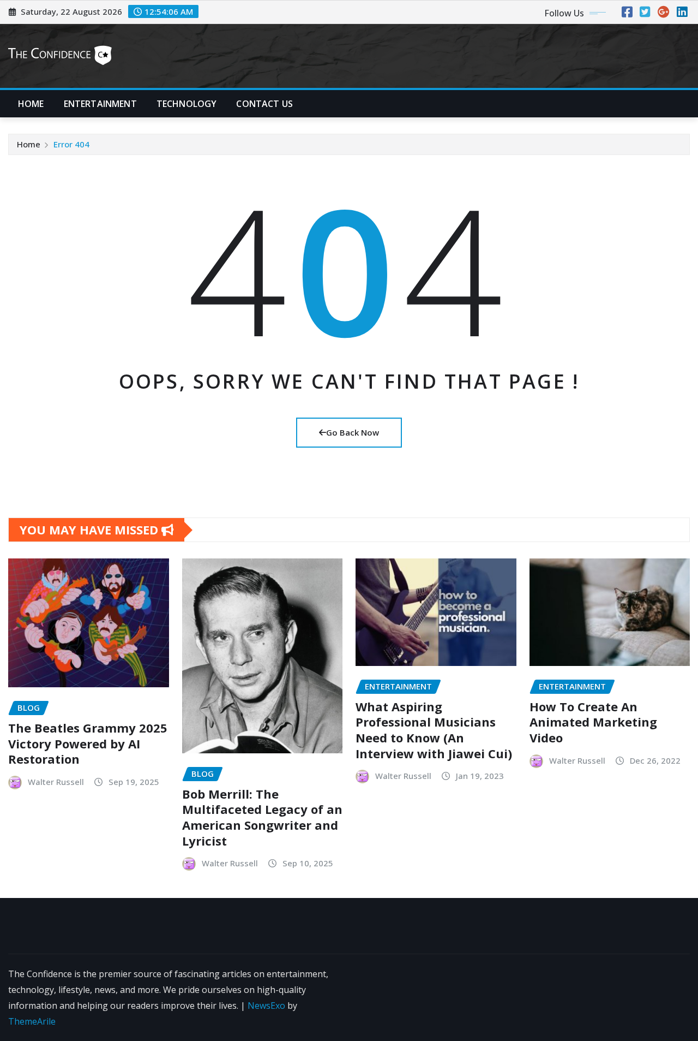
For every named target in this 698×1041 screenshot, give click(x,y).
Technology (187, 104)
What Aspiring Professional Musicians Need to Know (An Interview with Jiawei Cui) (434, 730)
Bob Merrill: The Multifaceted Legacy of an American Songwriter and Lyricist (262, 817)
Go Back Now (352, 432)
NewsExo (266, 1006)
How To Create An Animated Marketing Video (593, 722)
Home (31, 104)
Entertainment (100, 104)
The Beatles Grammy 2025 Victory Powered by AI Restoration (87, 743)
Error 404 (71, 144)
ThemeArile (32, 1021)
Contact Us (264, 104)
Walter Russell (56, 781)
